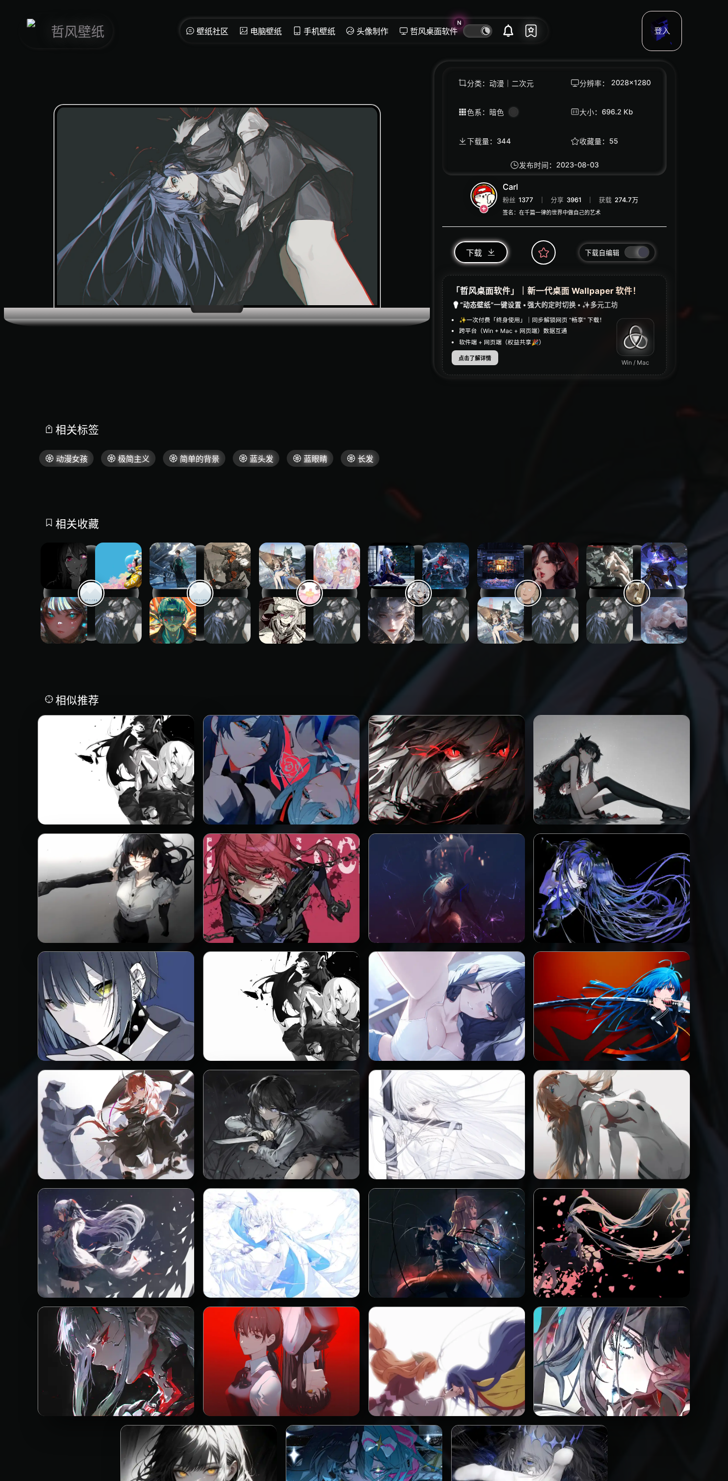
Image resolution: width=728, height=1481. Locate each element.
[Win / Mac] (635, 337)
